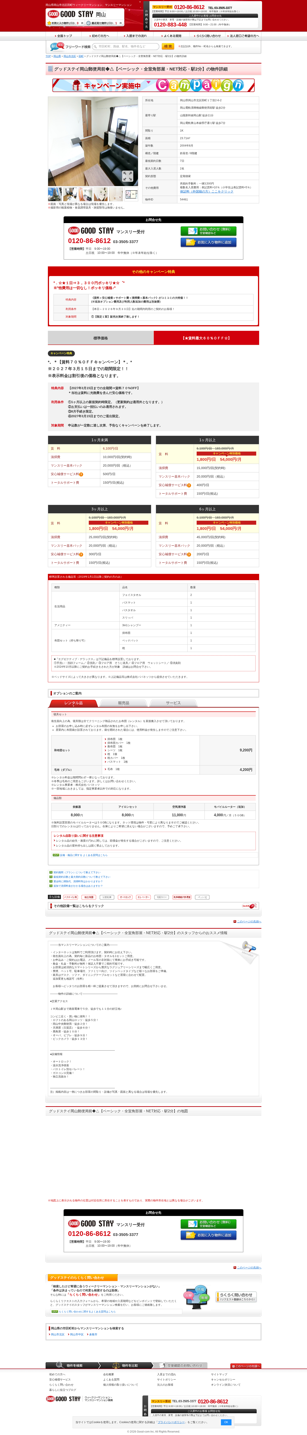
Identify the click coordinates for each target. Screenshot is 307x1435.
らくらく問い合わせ (61, 1384)
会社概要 (108, 1374)
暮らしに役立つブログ (62, 1389)
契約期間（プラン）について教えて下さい (76, 872)
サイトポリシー (166, 1379)
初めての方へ (57, 1374)
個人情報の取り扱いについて (120, 1384)
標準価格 (100, 338)
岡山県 (57, 56)
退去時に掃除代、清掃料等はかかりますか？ (78, 881)
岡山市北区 (70, 56)
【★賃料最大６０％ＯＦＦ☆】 (206, 338)
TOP (48, 56)
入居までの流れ (166, 1374)
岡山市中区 (77, 1334)
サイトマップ (219, 1374)
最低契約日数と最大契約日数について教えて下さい (81, 876)
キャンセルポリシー (223, 1379)
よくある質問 (111, 1379)
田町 (81, 56)
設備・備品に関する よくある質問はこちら (84, 855)
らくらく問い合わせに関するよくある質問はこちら (87, 1311)
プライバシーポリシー (171, 1422)
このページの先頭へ (249, 921)
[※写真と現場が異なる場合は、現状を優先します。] (93, 98)
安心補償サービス (60, 1379)
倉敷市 (93, 1334)
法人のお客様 (165, 1384)
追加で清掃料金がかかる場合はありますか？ (78, 885)
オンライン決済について (226, 1384)
